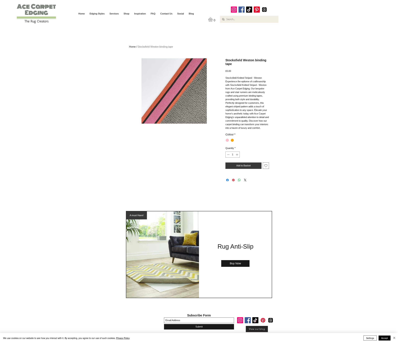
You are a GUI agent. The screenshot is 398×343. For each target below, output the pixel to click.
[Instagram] (234, 10)
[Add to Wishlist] (266, 165)
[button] (213, 19)
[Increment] (237, 155)
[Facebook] (241, 10)
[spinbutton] (232, 155)
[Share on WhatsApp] (239, 180)
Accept (384, 338)
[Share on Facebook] (227, 180)
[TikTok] (249, 10)
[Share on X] (245, 180)
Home (132, 46)
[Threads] (264, 10)
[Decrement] (228, 155)
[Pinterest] (257, 10)
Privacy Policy (123, 338)
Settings (370, 338)
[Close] (394, 338)
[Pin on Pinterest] (233, 180)
